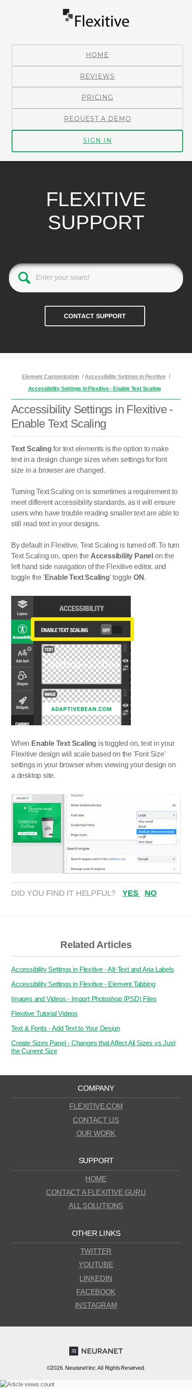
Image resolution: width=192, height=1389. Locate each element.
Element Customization (50, 377)
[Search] (24, 277)
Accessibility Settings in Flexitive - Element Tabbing (83, 984)
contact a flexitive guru (96, 1192)
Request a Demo (97, 119)
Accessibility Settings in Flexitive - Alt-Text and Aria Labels (92, 969)
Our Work (96, 1133)
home (95, 1179)
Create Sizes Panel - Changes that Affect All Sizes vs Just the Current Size (93, 1047)
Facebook (95, 1292)
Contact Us (96, 1120)
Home (97, 55)
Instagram (96, 1305)
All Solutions (96, 1206)
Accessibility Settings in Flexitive (125, 377)
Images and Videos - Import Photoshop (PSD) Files (83, 998)
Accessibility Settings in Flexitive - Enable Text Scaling (94, 389)
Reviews (97, 76)
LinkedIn (95, 1278)
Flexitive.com (95, 1106)
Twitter (96, 1251)
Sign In (97, 141)
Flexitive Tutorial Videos (44, 1013)
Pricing (97, 97)
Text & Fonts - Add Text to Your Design (65, 1028)
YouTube (96, 1264)
